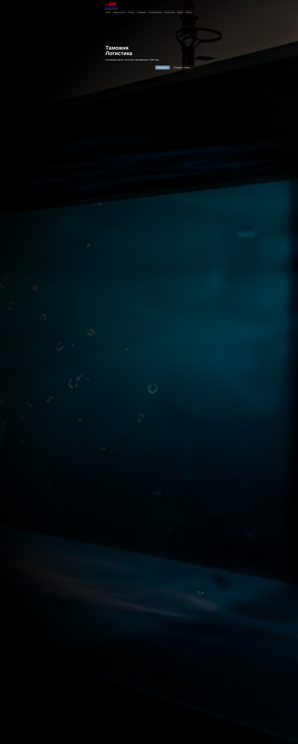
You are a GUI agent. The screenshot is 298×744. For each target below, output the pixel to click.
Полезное (180, 12)
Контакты (188, 12)
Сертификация (141, 12)
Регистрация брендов (155, 12)
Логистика (131, 12)
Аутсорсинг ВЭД (169, 12)
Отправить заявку (181, 67)
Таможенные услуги (119, 12)
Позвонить (163, 67)
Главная (108, 12)
